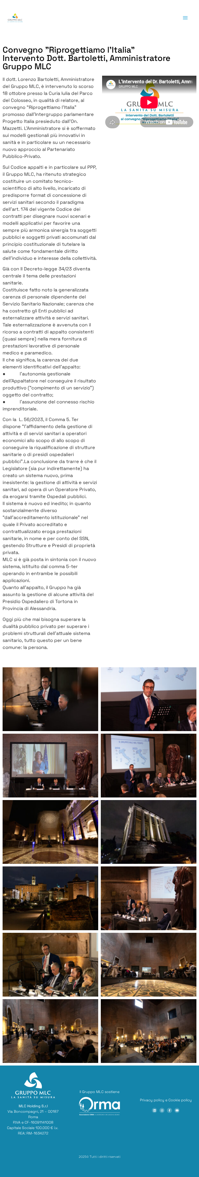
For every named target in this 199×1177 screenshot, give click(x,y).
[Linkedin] (154, 1110)
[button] (185, 18)
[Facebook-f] (169, 1110)
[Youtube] (177, 1110)
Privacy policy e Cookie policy (166, 1100)
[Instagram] (162, 1110)
